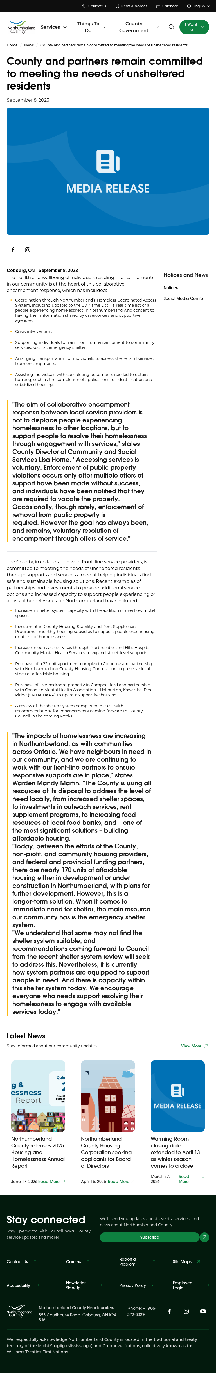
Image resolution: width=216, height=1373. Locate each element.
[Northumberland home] (21, 27)
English (199, 6)
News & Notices (134, 6)
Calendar (170, 6)
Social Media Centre (183, 298)
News (29, 45)
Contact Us (97, 6)
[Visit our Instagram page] (27, 250)
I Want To (191, 27)
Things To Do (88, 27)
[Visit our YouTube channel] (203, 1311)
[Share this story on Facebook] (13, 250)
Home (12, 45)
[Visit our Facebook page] (169, 1311)
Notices (171, 287)
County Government (133, 27)
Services (50, 27)
